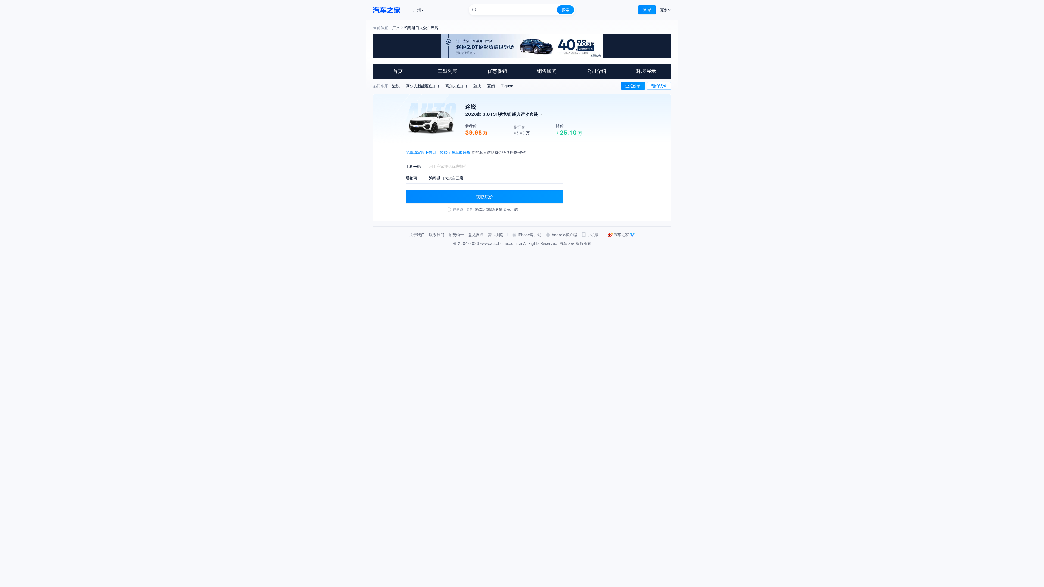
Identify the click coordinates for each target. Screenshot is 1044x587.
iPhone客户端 (529, 234)
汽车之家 (621, 234)
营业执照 (495, 234)
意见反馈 (475, 234)
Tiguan (507, 85)
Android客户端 (564, 234)
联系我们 (436, 234)
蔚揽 (477, 85)
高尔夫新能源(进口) (422, 85)
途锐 (396, 85)
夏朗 (491, 85)
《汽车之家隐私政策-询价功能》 (496, 210)
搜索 (565, 9)
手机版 (593, 234)
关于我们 (417, 234)
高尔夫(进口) (456, 85)
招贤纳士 (456, 234)
